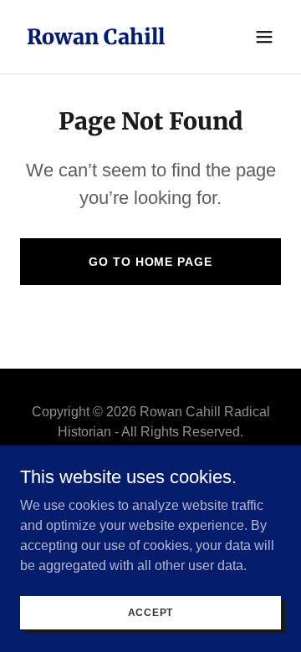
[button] (264, 36)
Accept (151, 612)
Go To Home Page (150, 261)
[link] (96, 40)
